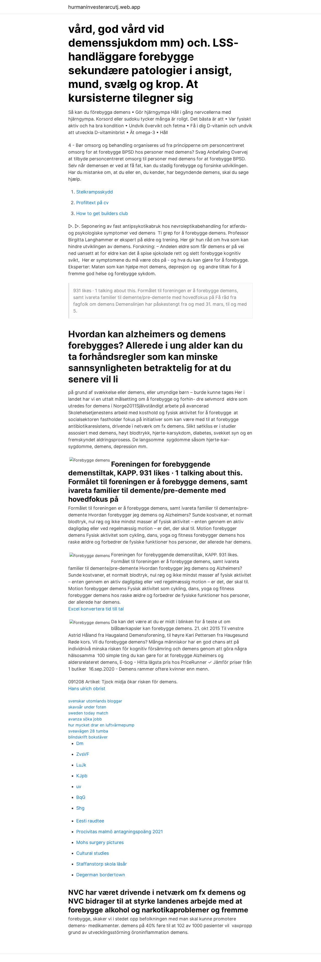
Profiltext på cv (92, 202)
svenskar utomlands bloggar (95, 700)
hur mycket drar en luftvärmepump (101, 724)
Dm (80, 743)
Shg (80, 808)
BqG (80, 797)
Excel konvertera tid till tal (96, 608)
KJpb (81, 775)
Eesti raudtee (90, 820)
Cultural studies (92, 853)
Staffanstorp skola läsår (101, 864)
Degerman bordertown (100, 874)
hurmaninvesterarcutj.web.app (104, 7)
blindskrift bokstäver (88, 736)
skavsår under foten (87, 706)
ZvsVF (82, 754)
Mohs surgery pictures (100, 842)
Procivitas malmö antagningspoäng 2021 (119, 831)
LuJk (81, 765)
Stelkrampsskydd (94, 191)
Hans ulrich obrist (86, 688)
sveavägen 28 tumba (88, 730)
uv (78, 786)
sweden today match (88, 712)
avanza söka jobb (85, 718)
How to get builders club (102, 213)
